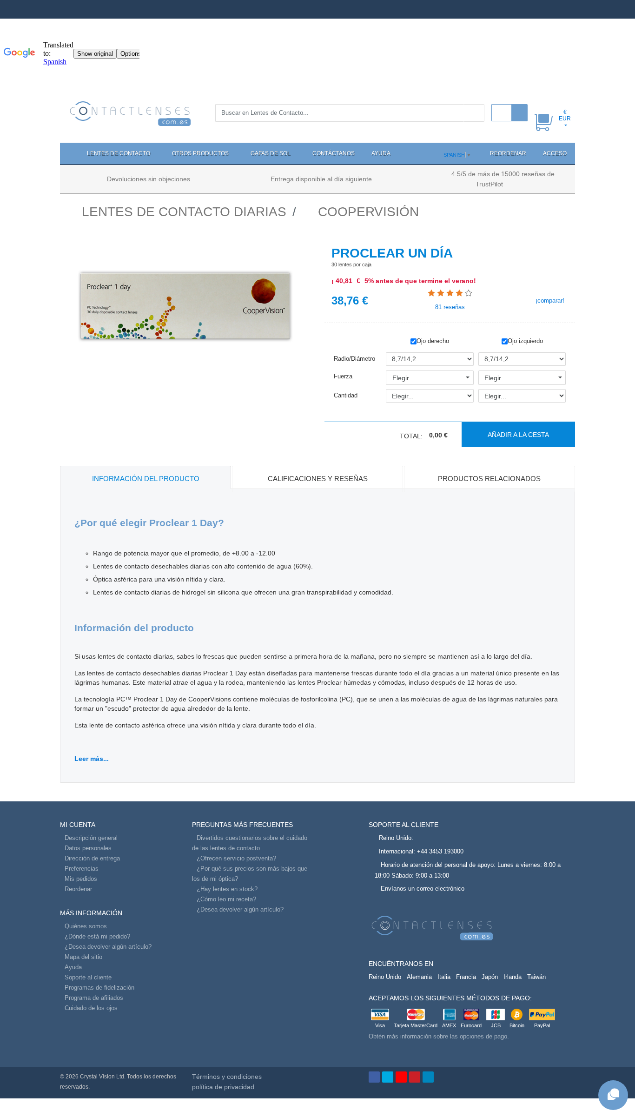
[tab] (145, 477)
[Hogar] (69, 153)
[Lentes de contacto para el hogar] (130, 113)
